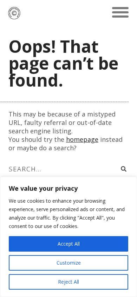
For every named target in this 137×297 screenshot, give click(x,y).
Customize (69, 262)
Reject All (68, 281)
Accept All (69, 243)
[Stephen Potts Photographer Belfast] (14, 12)
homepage (82, 139)
